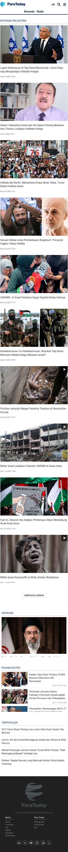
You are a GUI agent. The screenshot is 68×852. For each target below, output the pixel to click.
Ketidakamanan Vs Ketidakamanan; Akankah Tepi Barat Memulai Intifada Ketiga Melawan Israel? (31, 352)
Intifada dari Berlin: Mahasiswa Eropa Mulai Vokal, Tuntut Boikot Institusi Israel (32, 184)
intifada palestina (13, 20)
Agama (8, 830)
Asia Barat (9, 824)
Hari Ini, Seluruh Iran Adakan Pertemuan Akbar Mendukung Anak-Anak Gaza (33, 521)
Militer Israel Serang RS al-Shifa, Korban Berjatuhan (29, 577)
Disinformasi (10, 835)
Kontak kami (39, 824)
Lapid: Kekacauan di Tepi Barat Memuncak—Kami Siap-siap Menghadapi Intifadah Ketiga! (31, 69)
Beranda (29, 11)
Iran (6, 827)
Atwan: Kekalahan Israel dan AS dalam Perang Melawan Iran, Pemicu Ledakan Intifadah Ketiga (32, 126)
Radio (40, 11)
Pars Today (14, 4)
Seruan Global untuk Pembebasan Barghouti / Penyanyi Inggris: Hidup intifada (31, 241)
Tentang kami (39, 822)
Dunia (7, 822)
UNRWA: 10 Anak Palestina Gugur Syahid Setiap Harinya (32, 297)
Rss (35, 827)
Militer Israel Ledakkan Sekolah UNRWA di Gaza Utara (31, 466)
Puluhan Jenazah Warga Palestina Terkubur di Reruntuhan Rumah (33, 410)
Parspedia (9, 833)
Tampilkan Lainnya (34, 595)
